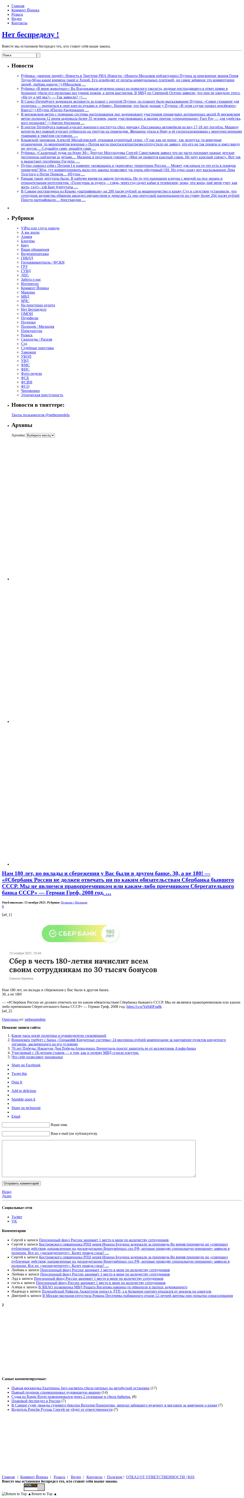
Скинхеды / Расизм (36, 339)
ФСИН (26, 382)
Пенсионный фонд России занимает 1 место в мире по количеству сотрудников (104, 1240)
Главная (17, 6)
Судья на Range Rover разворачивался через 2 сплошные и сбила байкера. (71, 1397)
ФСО (25, 386)
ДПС (25, 275)
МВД (25, 297)
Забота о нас (31, 279)
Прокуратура (31, 331)
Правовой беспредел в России (36, 1401)
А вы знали (30, 232)
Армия (26, 237)
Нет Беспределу (34, 309)
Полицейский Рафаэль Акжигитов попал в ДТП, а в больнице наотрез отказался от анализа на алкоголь (126, 1291)
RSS (191, 1477)
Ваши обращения (35, 249)
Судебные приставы (37, 348)
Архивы (18, 435)
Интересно (30, 284)
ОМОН (27, 314)
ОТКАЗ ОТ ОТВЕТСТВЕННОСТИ (156, 1477)
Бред (25, 245)
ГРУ (24, 267)
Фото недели (31, 374)
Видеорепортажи (35, 254)
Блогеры (28, 241)
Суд (24, 344)
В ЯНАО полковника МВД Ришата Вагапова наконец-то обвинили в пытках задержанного (112, 1287)
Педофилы (29, 318)
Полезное (114, 1477)
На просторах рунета (38, 305)
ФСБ (25, 378)
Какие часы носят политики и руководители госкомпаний (58, 1036)
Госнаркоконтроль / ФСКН (43, 262)
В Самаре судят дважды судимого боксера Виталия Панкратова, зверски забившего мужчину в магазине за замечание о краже (114, 1405)
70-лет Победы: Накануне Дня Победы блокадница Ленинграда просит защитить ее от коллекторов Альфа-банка (103, 1048)
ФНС (25, 369)
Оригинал (10, 1019)
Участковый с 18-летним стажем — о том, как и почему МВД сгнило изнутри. (75, 1053)
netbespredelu (35, 1019)
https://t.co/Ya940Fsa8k (144, 1007)
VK (14, 1221)
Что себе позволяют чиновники (37, 1057)
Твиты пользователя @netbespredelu (40, 415)
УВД (25, 361)
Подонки (28, 322)
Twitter (16, 1217)
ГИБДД (27, 258)
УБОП (26, 356)
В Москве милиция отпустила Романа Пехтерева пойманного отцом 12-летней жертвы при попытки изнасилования (137, 1296)
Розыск (17, 14)
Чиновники (30, 391)
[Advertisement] (41, 509)
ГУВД (26, 271)
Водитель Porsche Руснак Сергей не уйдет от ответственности (62, 1409)
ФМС (25, 365)
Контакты (19, 23)
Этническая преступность (42, 395)
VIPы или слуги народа (40, 228)
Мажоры (28, 292)
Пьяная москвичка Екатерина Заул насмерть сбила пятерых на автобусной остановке (80, 1388)
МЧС (25, 301)
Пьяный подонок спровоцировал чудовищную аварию (56, 1392)
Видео (16, 19)
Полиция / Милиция (37, 326)
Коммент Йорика (25, 10)
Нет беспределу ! (30, 34)
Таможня (28, 352)
